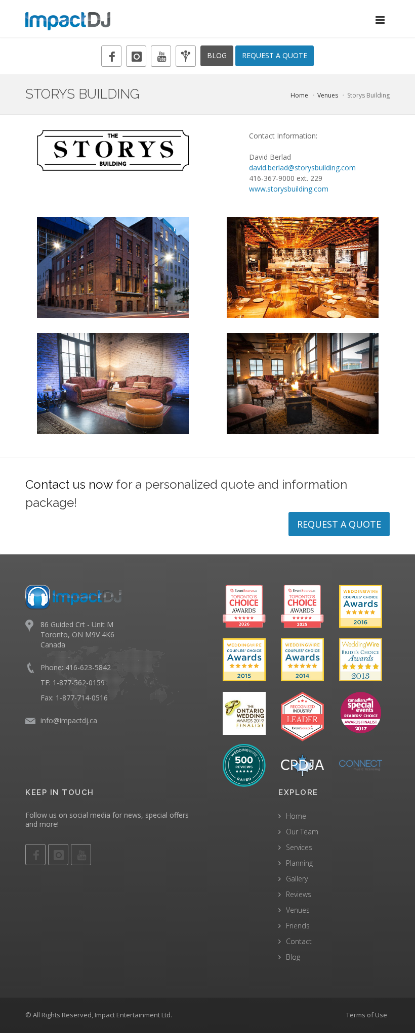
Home (299, 95)
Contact (299, 941)
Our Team (302, 831)
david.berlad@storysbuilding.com (302, 167)
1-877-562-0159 (79, 682)
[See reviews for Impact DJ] (244, 764)
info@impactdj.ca (68, 720)
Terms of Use (366, 1014)
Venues (327, 95)
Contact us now (69, 484)
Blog (293, 957)
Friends (298, 925)
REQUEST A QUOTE (274, 55)
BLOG (217, 55)
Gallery (297, 878)
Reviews (298, 894)
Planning (299, 863)
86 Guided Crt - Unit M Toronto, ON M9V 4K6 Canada (77, 634)
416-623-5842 (88, 667)
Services (299, 847)
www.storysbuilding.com (288, 189)
